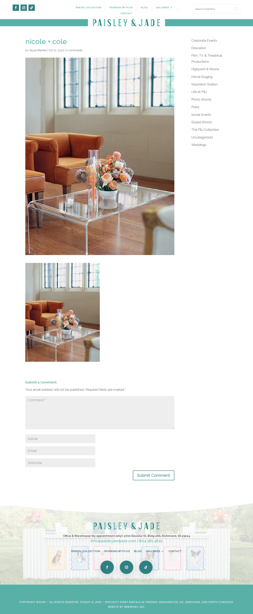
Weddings (198, 145)
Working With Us (121, 7)
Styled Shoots (201, 122)
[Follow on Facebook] (16, 8)
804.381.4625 (150, 541)
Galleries (162, 7)
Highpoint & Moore (205, 69)
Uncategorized (202, 137)
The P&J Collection (205, 130)
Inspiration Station (204, 84)
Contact (126, 13)
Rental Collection (88, 7)
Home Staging (201, 77)
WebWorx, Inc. (134, 606)
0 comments (74, 50)
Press (195, 107)
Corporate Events (204, 40)
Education (198, 48)
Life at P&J (199, 92)
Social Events (201, 115)
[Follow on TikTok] (31, 8)
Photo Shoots (201, 99)
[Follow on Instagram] (24, 8)
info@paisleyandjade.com (113, 541)
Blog (144, 7)
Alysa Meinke (37, 50)
